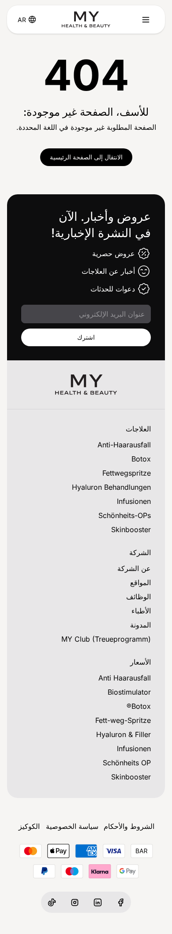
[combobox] (22, 19)
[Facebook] (120, 902)
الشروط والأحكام (129, 826)
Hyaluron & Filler (123, 734)
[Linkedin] (97, 902)
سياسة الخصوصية (72, 826)
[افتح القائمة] (145, 19)
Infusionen (134, 501)
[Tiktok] (51, 902)
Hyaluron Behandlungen (111, 487)
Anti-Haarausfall (124, 444)
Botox (141, 458)
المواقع (140, 582)
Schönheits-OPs (124, 515)
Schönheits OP (127, 762)
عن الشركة (134, 568)
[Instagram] (74, 902)
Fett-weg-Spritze (123, 720)
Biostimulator (129, 692)
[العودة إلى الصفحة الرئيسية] (86, 19)
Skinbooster (131, 529)
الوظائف (138, 596)
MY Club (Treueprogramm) (106, 639)
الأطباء (141, 610)
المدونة (140, 624)
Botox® (139, 706)
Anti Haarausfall (124, 677)
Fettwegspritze (126, 473)
